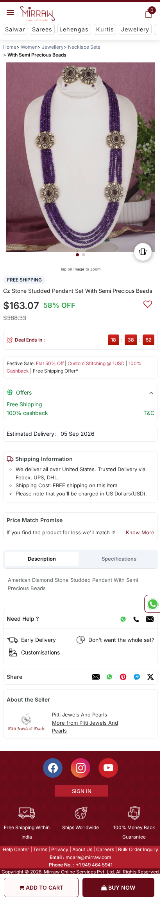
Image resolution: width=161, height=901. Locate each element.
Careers (105, 849)
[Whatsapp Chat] (152, 604)
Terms (40, 849)
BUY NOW (121, 887)
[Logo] (37, 14)
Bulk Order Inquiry (138, 849)
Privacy (59, 849)
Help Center (15, 849)
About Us (82, 849)
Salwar (15, 29)
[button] (77, 254)
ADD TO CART (43, 887)
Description (42, 559)
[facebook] (137, 677)
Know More (140, 532)
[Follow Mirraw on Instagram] (80, 768)
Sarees (42, 29)
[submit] (147, 303)
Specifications (119, 559)
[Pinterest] (123, 677)
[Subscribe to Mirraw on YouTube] (108, 768)
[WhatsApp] (123, 618)
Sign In (81, 791)
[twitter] (150, 677)
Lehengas (74, 29)
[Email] (149, 618)
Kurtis (105, 29)
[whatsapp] (109, 677)
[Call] (136, 618)
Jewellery (135, 29)
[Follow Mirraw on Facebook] (52, 768)
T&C (148, 412)
